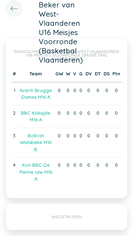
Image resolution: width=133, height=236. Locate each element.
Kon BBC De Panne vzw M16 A (36, 172)
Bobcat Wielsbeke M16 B (35, 142)
